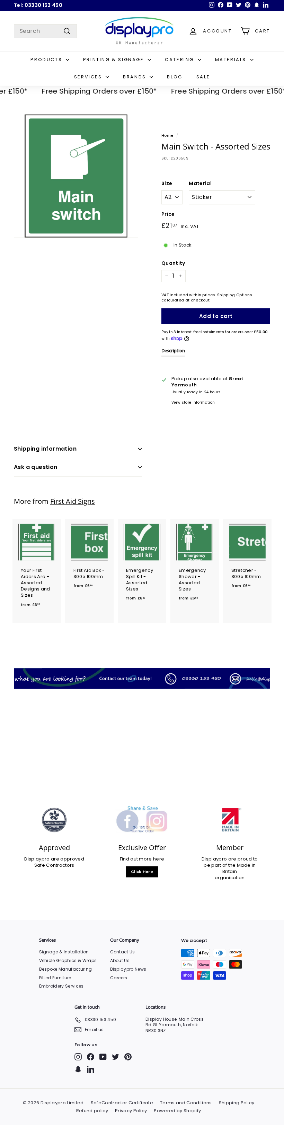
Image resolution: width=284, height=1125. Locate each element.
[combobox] (45, 31)
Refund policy (92, 1110)
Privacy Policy (131, 1110)
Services (89, 77)
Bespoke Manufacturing (65, 969)
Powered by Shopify (177, 1110)
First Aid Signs (72, 501)
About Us (120, 960)
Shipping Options (234, 295)
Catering (180, 59)
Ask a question (35, 467)
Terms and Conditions (186, 1102)
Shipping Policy (237, 1102)
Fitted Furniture (55, 978)
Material (200, 183)
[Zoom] (76, 176)
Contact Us (122, 952)
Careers (118, 978)
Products (47, 59)
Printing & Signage (114, 59)
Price (168, 214)
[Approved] (54, 820)
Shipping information (45, 449)
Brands (135, 77)
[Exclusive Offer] (142, 820)
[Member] (230, 820)
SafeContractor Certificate (122, 1102)
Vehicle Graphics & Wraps (68, 960)
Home (167, 135)
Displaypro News (128, 969)
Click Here (142, 871)
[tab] (173, 352)
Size (166, 183)
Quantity (173, 263)
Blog (174, 77)
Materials (231, 59)
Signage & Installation (64, 952)
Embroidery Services (61, 986)
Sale (203, 77)
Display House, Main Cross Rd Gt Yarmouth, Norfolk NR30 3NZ (174, 1025)
